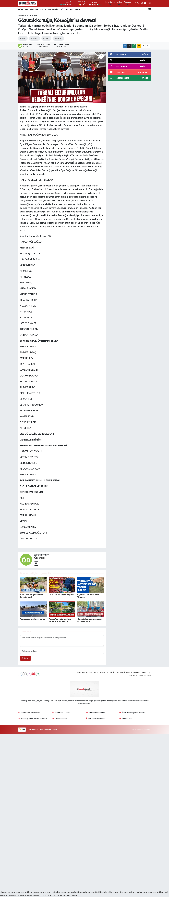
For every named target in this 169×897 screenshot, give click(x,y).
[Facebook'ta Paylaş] (125, 46)
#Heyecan (58, 38)
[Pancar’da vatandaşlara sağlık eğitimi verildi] (62, 609)
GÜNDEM (23, 9)
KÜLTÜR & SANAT (136, 675)
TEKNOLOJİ (145, 673)
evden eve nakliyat (126, 892)
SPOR (43, 9)
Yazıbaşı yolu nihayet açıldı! (32, 619)
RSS (23, 729)
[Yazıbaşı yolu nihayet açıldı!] (33, 609)
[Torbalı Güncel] (27, 3)
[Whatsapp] (38, 674)
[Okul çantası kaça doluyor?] (62, 585)
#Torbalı (22, 38)
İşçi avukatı (47, 895)
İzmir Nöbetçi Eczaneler (30, 713)
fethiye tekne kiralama (106, 892)
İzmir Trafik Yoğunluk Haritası (133, 713)
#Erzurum (34, 38)
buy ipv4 (164, 892)
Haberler (22, 15)
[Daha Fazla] (139, 46)
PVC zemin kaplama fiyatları (65, 895)
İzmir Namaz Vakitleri (97, 713)
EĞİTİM (64, 9)
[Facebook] (20, 674)
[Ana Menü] (149, 9)
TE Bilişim (147, 729)
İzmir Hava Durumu (62, 713)
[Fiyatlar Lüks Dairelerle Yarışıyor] (90, 585)
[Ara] (150, 3)
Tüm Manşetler (61, 718)
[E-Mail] (36, 563)
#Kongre (46, 38)
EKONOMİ (75, 9)
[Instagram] (29, 674)
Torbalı (23, 106)
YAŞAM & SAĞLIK (133, 673)
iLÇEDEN (148, 675)
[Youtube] (33, 674)
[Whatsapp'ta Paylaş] (134, 46)
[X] (25, 674)
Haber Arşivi (127, 718)
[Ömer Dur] (26, 560)
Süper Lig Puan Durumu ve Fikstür (34, 718)
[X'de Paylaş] (129, 46)
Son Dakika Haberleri (96, 718)
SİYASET (34, 9)
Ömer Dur (39, 558)
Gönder (25, 658)
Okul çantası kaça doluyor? (61, 595)
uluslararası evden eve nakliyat (14, 892)
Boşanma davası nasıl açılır (30, 895)
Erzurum (31, 110)
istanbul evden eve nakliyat (65, 892)
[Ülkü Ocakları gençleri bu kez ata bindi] (33, 585)
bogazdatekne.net (87, 892)
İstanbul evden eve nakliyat (147, 892)
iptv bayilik (47, 892)
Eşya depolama (35, 892)
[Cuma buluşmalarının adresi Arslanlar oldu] (90, 609)
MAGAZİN (53, 9)
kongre (82, 114)
